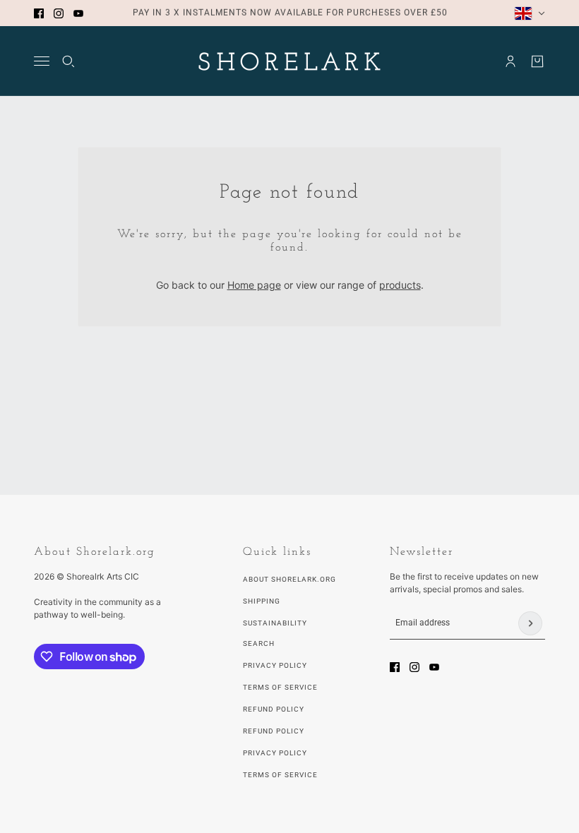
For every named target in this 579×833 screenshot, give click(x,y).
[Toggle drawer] (41, 61)
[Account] (510, 61)
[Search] (68, 61)
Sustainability (275, 623)
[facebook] (39, 13)
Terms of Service (280, 687)
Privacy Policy (275, 665)
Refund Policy (273, 709)
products (400, 285)
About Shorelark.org (289, 579)
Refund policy (273, 731)
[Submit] (530, 623)
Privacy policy (275, 753)
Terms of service (280, 775)
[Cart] (537, 61)
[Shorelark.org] (289, 61)
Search (259, 643)
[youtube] (78, 13)
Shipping (261, 601)
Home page (254, 285)
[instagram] (58, 13)
